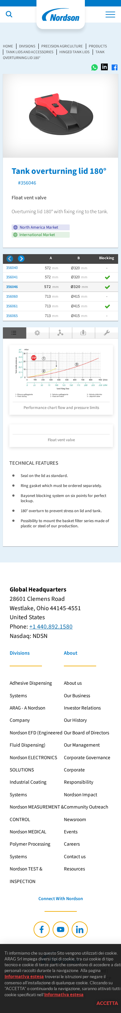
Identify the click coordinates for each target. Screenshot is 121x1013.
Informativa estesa (24, 976)
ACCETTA (107, 1003)
